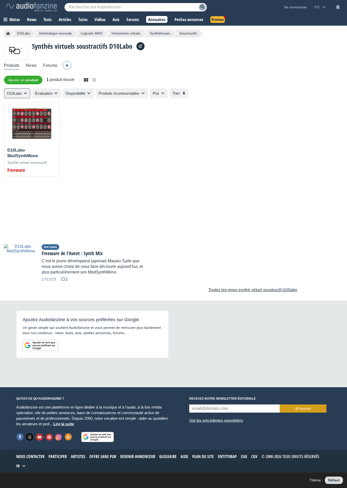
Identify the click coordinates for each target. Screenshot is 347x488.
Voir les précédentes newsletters (216, 420)
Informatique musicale (55, 33)
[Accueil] (8, 33)
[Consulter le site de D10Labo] (140, 46)
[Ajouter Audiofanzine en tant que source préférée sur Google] (40, 345)
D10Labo (23, 33)
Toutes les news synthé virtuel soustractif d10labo (252, 290)
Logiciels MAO (91, 33)
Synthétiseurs (160, 33)
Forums (50, 65)
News (31, 65)
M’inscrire (303, 408)
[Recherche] (202, 7)
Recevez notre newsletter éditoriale (222, 398)
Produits (11, 65)
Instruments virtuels (126, 33)
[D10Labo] (16, 51)
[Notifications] (338, 7)
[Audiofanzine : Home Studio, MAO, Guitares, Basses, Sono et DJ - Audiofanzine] (31, 7)
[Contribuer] (67, 65)
